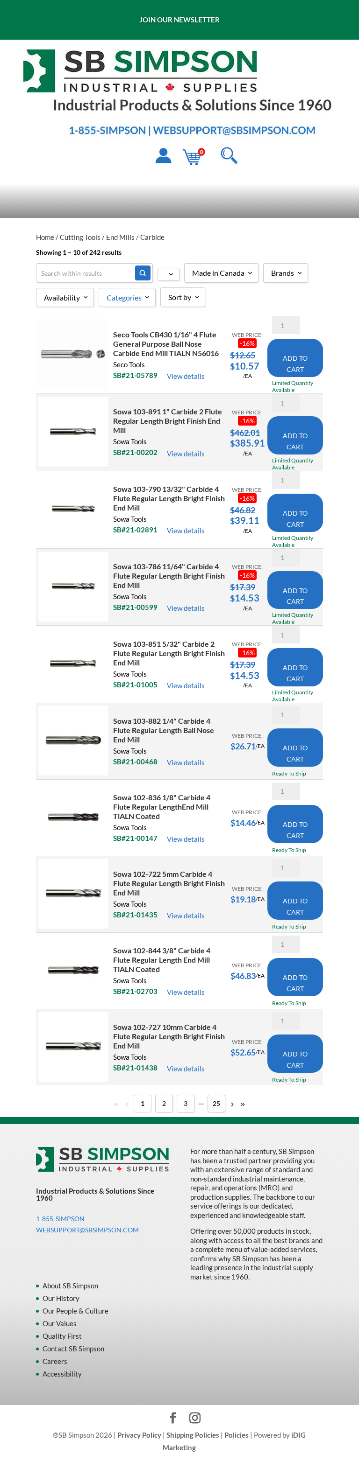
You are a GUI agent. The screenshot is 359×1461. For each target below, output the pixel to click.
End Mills (120, 237)
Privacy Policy (139, 1435)
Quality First (62, 1336)
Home (45, 237)
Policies (236, 1435)
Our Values (60, 1323)
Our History (61, 1298)
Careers (55, 1361)
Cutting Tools (80, 237)
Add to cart (295, 363)
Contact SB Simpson (73, 1348)
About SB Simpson (70, 1285)
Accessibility (62, 1374)
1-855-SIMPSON (60, 1219)
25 (216, 1103)
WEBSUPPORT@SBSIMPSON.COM (87, 1230)
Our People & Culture (75, 1311)
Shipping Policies (192, 1435)
